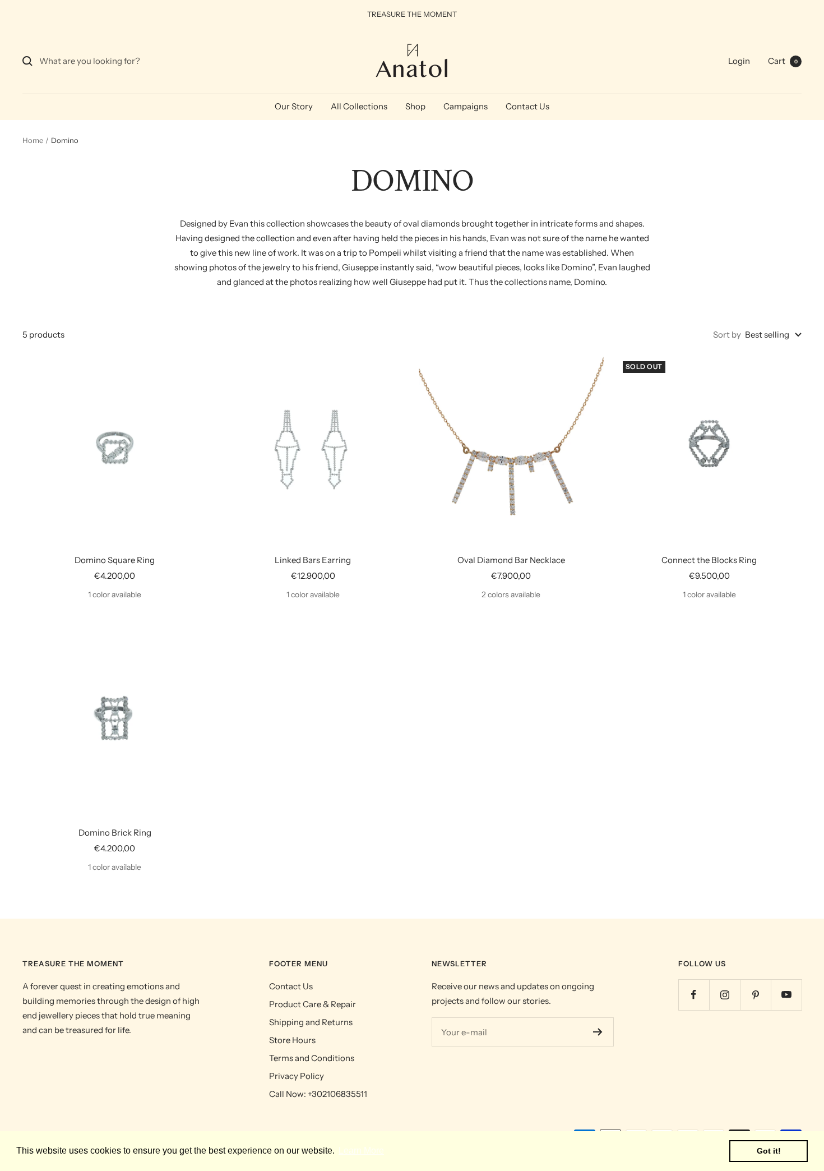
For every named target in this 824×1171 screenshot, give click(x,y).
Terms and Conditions (311, 1058)
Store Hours (292, 1040)
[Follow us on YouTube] (786, 994)
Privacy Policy (296, 1076)
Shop (415, 106)
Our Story (294, 106)
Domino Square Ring (115, 560)
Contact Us (527, 106)
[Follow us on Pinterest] (755, 994)
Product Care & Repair (312, 1004)
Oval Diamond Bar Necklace (511, 560)
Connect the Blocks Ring (709, 560)
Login (739, 61)
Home (32, 140)
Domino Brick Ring (114, 832)
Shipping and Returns (311, 1022)
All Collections (359, 106)
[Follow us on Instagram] (724, 994)
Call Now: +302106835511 (318, 1094)
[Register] (598, 1032)
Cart (783, 61)
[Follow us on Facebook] (693, 994)
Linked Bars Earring (313, 560)
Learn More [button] (361, 1150)
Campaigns (465, 106)
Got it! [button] (769, 1150)
